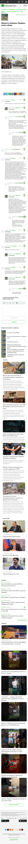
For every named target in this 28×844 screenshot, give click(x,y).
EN (4, 1)
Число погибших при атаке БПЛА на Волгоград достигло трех (12, 585)
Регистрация (14, 318)
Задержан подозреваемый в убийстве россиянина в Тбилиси (13, 457)
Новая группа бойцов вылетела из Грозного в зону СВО (14, 610)
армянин (13, 230)
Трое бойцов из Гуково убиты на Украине (13, 597)
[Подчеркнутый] (10, 303)
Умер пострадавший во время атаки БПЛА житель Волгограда (13, 435)
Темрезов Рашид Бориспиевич (11, 536)
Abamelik (13, 267)
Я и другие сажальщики (13, 332)
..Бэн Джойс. (14, 246)
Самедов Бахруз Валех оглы (11, 574)
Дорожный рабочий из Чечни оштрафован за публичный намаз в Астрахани (13, 643)
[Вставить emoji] (16, 303)
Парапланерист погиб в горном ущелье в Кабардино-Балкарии (13, 603)
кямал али (17, 107)
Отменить (14, 322)
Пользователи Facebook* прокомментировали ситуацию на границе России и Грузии (12, 498)
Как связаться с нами (11, 818)
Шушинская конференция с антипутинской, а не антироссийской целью (16, 346)
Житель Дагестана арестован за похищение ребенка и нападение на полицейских (13, 377)
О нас (2, 818)
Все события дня (22, 620)
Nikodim (13, 99)
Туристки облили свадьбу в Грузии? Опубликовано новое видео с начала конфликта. (11, 751)
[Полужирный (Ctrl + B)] (4, 303)
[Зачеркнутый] (13, 303)
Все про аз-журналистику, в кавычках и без (17, 337)
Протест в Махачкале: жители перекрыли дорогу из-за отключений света (13, 724)
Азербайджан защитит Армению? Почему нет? (15, 355)
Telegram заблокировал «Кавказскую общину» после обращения (11, 776)
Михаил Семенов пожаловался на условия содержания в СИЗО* (12, 468)
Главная (3, 11)
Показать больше (14, 804)
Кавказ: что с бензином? (9, 9)
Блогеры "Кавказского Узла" (13, 11)
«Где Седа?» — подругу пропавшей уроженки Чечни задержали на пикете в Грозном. (12, 698)
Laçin (16, 116)
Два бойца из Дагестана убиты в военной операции (13, 591)
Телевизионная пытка (12, 342)
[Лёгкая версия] (7, 1)
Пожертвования (23, 818)
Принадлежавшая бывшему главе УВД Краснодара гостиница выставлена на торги (14, 406)
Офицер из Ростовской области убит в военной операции (12, 617)
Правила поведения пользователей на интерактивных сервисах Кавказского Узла (14, 834)
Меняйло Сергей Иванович (11, 555)
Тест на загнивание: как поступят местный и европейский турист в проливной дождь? (15, 351)
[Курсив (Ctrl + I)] (7, 303)
